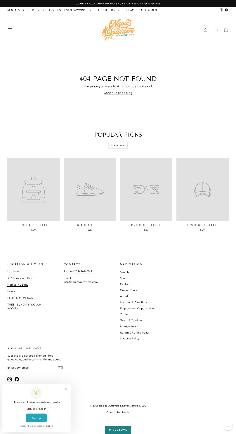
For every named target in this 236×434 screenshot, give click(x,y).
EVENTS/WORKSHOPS (79, 10)
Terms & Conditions (132, 320)
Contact (125, 314)
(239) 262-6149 (82, 271)
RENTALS (13, 10)
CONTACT (129, 10)
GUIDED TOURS (33, 10)
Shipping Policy (130, 338)
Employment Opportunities (137, 308)
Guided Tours (128, 290)
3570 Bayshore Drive (20, 278)
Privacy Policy (129, 326)
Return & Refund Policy (135, 332)
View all (118, 145)
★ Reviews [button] (118, 429)
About (124, 296)
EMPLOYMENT (149, 10)
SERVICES (54, 10)
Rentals (125, 284)
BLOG (115, 10)
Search (124, 272)
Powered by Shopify (117, 411)
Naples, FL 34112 (17, 284)
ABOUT (102, 10)
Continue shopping (118, 93)
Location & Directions (133, 302)
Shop (123, 278)
